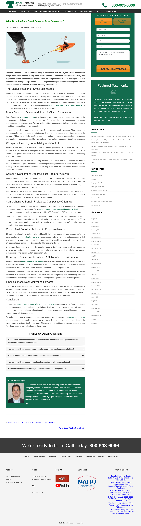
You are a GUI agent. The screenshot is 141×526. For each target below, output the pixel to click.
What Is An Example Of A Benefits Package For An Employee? (32, 422)
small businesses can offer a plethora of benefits (36, 304)
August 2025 (95, 252)
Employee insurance (97, 186)
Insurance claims (96, 198)
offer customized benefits (29, 237)
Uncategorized (95, 205)
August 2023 (95, 293)
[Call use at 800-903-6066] (104, 5)
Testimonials (86, 11)
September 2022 (96, 315)
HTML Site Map (113, 456)
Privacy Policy (66, 456)
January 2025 (95, 260)
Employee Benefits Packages (47, 11)
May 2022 (94, 323)
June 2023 (94, 297)
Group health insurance (98, 194)
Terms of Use (90, 456)
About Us (25, 11)
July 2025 (94, 256)
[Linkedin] (26, 403)
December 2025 (96, 237)
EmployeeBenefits (122, 21)
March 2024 (95, 278)
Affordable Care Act (97, 175)
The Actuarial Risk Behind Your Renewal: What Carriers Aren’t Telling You (121, 505)
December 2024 (96, 263)
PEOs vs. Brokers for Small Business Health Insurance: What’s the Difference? (121, 492)
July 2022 (94, 319)
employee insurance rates (99, 190)
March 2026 (95, 226)
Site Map (101, 456)
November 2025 (96, 241)
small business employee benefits (101, 201)
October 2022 (95, 312)
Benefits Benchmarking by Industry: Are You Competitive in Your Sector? (113, 136)
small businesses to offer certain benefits (65, 105)
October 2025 (95, 245)
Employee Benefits (97, 183)
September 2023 (96, 289)
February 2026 (95, 230)
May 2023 (94, 301)
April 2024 (94, 274)
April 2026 (94, 222)
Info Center (70, 11)
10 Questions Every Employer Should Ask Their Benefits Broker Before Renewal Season (121, 511)
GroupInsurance (104, 21)
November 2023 (96, 282)
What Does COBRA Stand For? (71, 428)
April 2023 (94, 304)
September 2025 (96, 248)
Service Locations (39, 456)
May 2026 (94, 219)
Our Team (12, 11)
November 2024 (96, 267)
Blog (99, 11)
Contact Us (111, 11)
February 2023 (95, 308)
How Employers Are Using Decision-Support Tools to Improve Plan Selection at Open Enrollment (120, 485)
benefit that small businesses (32, 261)
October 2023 (95, 286)
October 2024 (95, 271)
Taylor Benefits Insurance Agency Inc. (71, 523)
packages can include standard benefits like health (59, 209)
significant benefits (27, 117)
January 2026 (95, 233)
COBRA (93, 179)
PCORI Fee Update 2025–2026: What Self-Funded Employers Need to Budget (120, 499)
